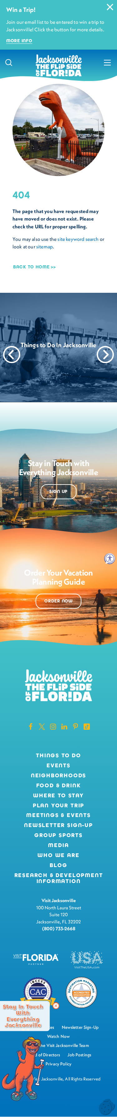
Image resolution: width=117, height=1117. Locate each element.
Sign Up (58, 491)
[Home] (59, 66)
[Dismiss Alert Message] (110, 7)
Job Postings (79, 1055)
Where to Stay (58, 795)
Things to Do (58, 756)
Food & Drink (58, 786)
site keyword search (78, 239)
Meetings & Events (58, 815)
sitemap (44, 246)
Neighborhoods (58, 776)
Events (58, 766)
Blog (58, 865)
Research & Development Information (58, 878)
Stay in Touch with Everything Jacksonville (23, 1016)
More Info (19, 40)
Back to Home (31, 267)
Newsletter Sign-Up (58, 825)
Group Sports (58, 835)
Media (58, 845)
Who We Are (58, 855)
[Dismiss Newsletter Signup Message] (55, 1005)
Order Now (58, 601)
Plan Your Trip (58, 806)
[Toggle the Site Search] (8, 62)
